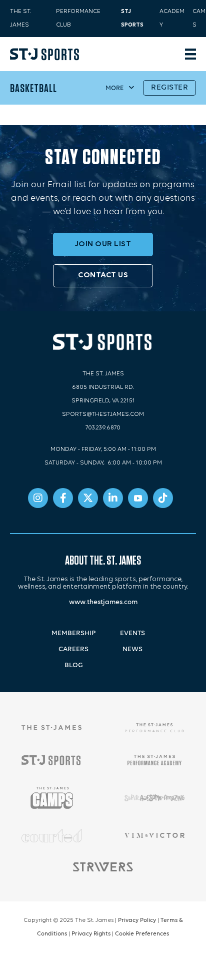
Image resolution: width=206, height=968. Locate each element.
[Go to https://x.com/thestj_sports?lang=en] (88, 498)
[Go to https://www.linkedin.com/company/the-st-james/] (113, 498)
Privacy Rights (91, 934)
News (132, 649)
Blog (73, 665)
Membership (74, 633)
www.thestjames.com (103, 602)
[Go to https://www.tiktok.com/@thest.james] (163, 498)
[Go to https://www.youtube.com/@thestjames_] (138, 498)
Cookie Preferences (142, 934)
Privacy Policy (137, 920)
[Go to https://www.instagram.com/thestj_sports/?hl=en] (38, 498)
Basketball (33, 88)
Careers (73, 649)
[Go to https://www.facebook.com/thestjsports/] (63, 498)
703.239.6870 (103, 428)
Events (132, 633)
